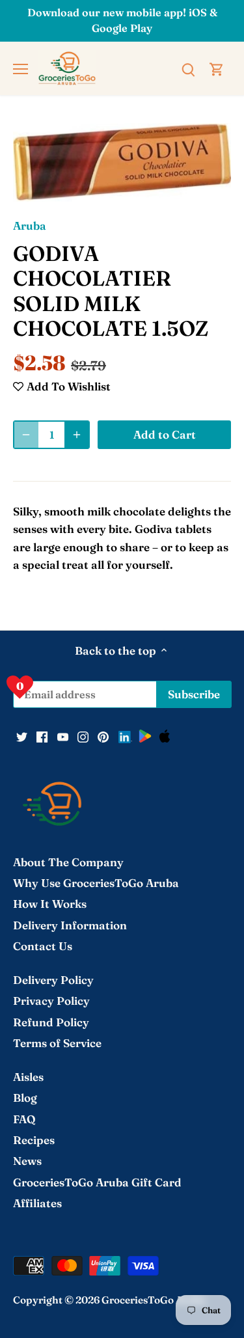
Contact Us (42, 946)
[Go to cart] (216, 68)
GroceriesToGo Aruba (154, 1300)
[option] (122, 162)
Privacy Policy (51, 1000)
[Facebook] (41, 736)
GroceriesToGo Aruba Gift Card (97, 1182)
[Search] (188, 68)
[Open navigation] (20, 69)
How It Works (50, 903)
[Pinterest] (103, 736)
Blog (25, 1097)
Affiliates (37, 1203)
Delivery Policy (53, 980)
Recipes (34, 1140)
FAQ (24, 1119)
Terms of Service (57, 1043)
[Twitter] (21, 736)
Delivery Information (70, 925)
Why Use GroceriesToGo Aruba (96, 883)
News (27, 1160)
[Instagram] (82, 736)
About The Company (68, 862)
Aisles (28, 1077)
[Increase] (76, 434)
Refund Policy (51, 1022)
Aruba (29, 225)
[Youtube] (62, 736)
